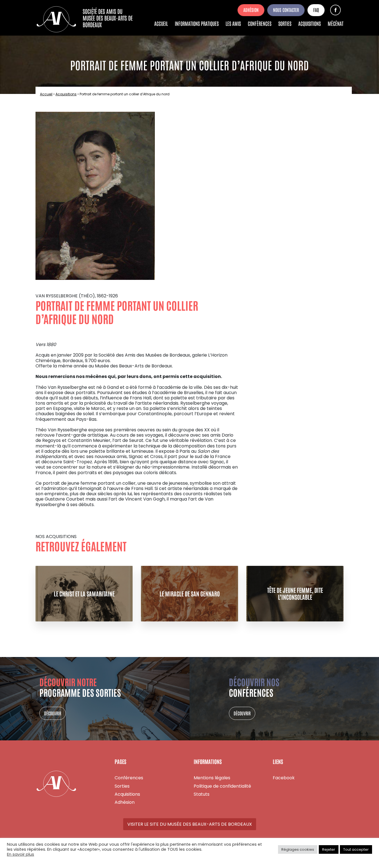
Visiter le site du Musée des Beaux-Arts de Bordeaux (189, 824)
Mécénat (335, 23)
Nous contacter (286, 10)
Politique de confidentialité (222, 786)
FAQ (316, 10)
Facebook (335, 10)
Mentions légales (212, 778)
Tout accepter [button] (356, 849)
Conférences (259, 23)
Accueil (161, 23)
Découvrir (52, 713)
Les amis (233, 23)
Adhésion (251, 10)
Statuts (201, 794)
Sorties (284, 23)
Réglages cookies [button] (297, 849)
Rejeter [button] (328, 849)
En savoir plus (20, 854)
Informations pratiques (197, 23)
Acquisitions (309, 23)
